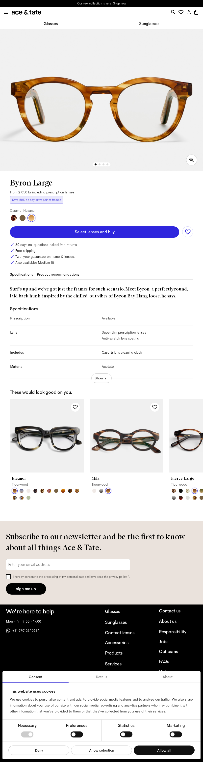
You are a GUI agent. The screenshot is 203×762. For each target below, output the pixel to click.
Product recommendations (58, 274)
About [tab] (168, 677)
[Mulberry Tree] (35, 490)
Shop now (119, 3)
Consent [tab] (35, 677)
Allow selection (101, 750)
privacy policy (118, 577)
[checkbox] (8, 576)
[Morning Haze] (101, 490)
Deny (39, 750)
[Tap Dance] (21, 497)
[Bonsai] (28, 497)
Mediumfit (46, 262)
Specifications (21, 274)
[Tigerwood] (14, 490)
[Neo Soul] (14, 497)
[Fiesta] (49, 490)
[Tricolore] (21, 490)
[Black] (180, 490)
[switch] (77, 734)
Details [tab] (101, 677)
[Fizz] (28, 490)
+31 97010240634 (25, 630)
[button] (182, 12)
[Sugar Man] (13, 217)
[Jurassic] (22, 217)
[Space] (42, 490)
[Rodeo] (70, 490)
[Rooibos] (180, 497)
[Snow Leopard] (187, 490)
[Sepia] (63, 490)
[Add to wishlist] (187, 231)
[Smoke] (187, 497)
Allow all (164, 750)
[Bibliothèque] (77, 490)
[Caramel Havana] (31, 217)
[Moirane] (173, 490)
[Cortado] (194, 497)
